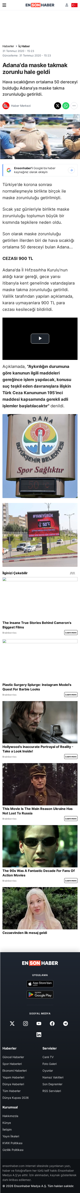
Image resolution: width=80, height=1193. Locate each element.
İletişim (7, 1129)
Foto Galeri (49, 1064)
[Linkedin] (38, 1034)
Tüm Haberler (11, 1091)
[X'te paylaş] (57, 105)
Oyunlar (47, 1070)
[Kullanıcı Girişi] (66, 5)
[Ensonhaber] (40, 5)
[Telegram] (65, 1023)
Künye (6, 1122)
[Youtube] (38, 1023)
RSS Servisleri (51, 1091)
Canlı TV (48, 1057)
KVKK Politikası (12, 1143)
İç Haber (24, 46)
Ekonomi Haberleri (14, 1070)
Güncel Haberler (13, 1057)
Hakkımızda (10, 1116)
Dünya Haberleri (13, 1084)
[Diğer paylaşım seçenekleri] (74, 105)
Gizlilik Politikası (12, 1150)
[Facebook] (52, 1023)
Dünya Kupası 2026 (15, 1097)
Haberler (8, 46)
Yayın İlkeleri (10, 1136)
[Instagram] (25, 1023)
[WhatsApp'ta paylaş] (65, 105)
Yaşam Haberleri (13, 1077)
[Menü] (4, 5)
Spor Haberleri (12, 1064)
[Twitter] (12, 1023)
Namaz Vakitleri (52, 1077)
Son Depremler (52, 1084)
